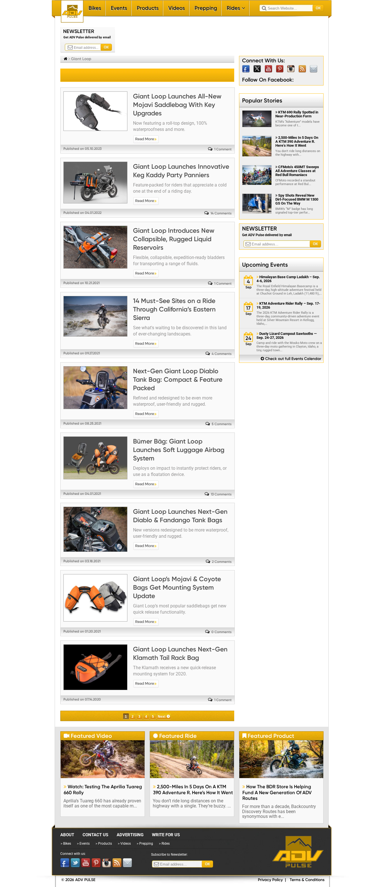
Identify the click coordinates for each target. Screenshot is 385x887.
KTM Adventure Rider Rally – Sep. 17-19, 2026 (288, 305)
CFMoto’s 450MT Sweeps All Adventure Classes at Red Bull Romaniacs (297, 171)
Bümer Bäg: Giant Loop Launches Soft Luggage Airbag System (178, 449)
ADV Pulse (298, 852)
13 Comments (221, 494)
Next (161, 717)
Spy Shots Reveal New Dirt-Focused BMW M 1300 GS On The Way (296, 199)
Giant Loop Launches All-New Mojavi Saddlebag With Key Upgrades (177, 104)
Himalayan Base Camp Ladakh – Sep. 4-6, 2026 (288, 279)
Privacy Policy (270, 879)
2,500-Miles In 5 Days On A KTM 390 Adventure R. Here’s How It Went (296, 141)
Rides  (236, 8)
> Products (104, 844)
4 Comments (222, 354)
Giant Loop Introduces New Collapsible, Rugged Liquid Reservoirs (173, 239)
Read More (146, 139)
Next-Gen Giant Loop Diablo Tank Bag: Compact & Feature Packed (177, 379)
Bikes (94, 8)
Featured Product (268, 735)
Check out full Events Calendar (291, 358)
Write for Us (166, 834)
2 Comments (222, 562)
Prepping (205, 8)
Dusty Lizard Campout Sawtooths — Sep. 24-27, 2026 (286, 336)
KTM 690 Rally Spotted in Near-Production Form (296, 114)
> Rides (164, 844)
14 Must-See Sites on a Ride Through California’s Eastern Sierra (174, 309)
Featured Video (88, 735)
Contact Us (95, 834)
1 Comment (223, 149)
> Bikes (66, 844)
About (67, 834)
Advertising (130, 834)
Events (119, 8)
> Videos (124, 844)
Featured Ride (175, 735)
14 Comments (221, 213)
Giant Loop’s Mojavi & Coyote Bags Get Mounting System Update (177, 587)
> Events (83, 844)
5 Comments (222, 424)
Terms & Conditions (307, 879)
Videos (176, 8)
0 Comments (221, 632)
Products (148, 8)
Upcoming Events (265, 264)
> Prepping (145, 844)
